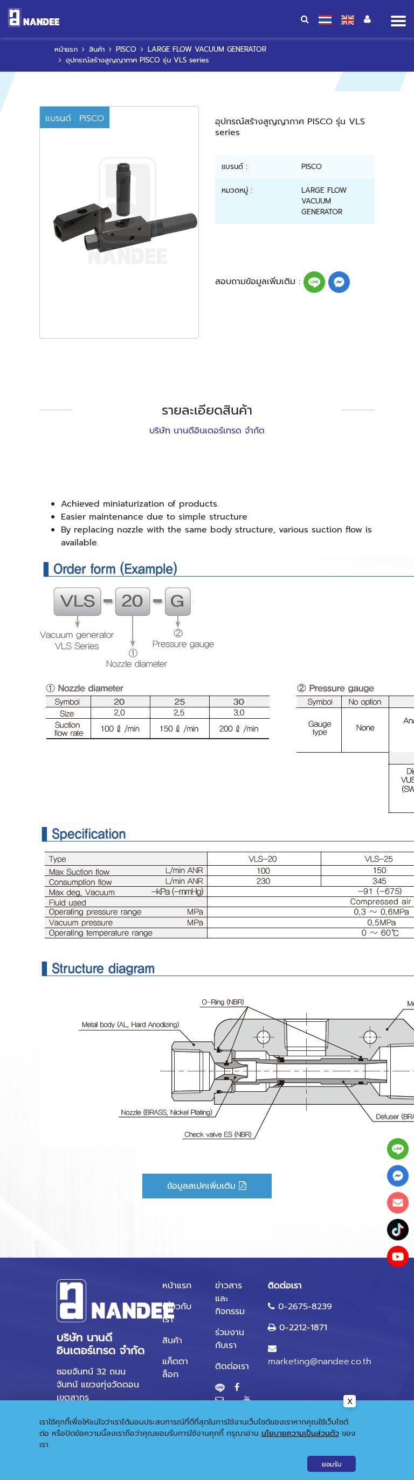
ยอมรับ (332, 1464)
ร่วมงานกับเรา (229, 1339)
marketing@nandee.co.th (319, 1361)
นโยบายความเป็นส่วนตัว (300, 1433)
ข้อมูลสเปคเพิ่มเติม (203, 1186)
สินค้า (97, 49)
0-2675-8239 (305, 1306)
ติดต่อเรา (232, 1366)
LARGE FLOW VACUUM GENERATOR (207, 49)
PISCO (126, 49)
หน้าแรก (66, 49)
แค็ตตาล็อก (175, 1368)
